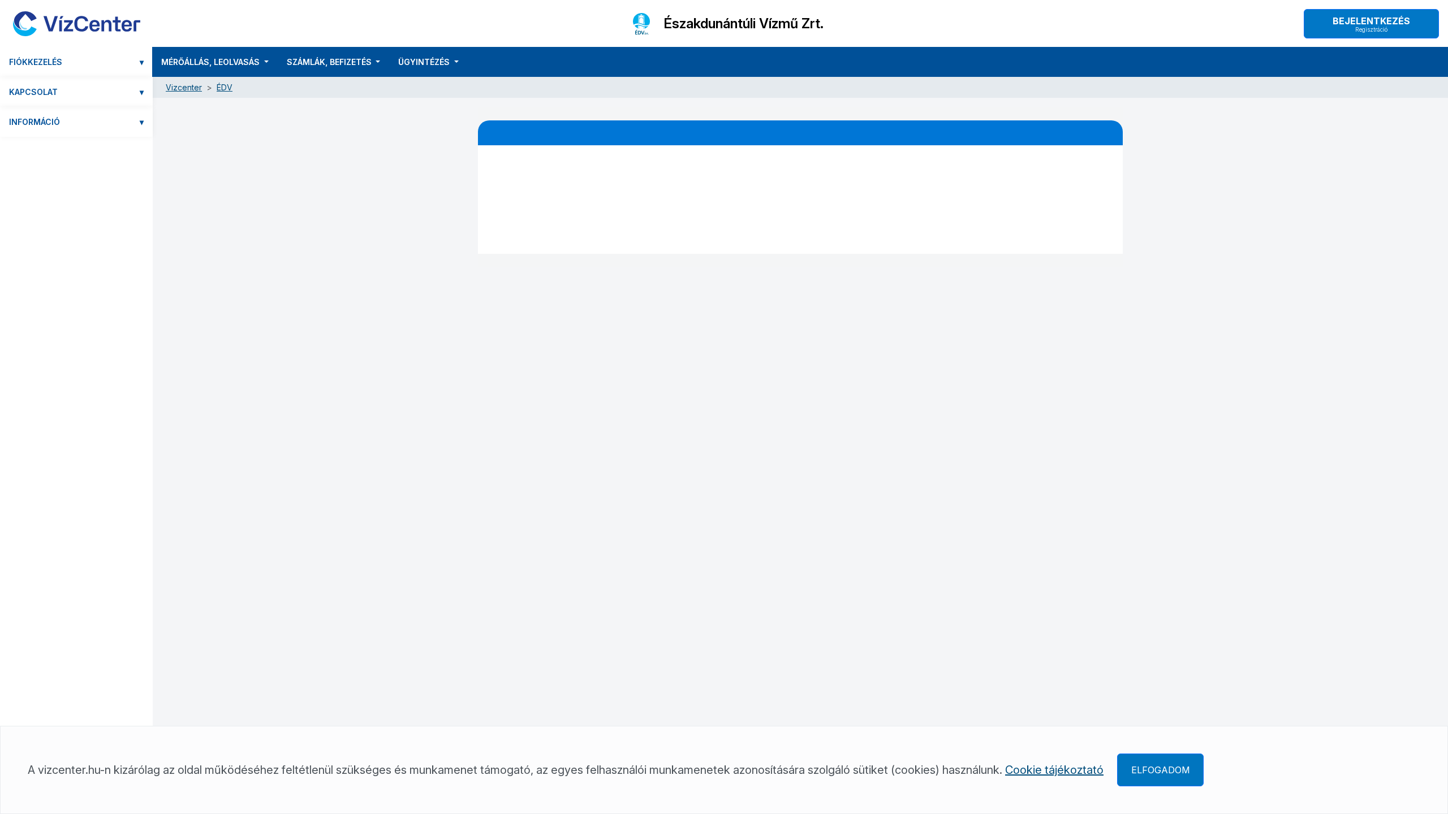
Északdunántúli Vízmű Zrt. (743, 24)
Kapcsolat (76, 92)
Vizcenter (184, 87)
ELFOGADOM (1160, 770)
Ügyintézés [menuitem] (425, 62)
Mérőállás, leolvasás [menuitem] (211, 62)
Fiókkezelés (76, 62)
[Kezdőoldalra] (76, 23)
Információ (76, 122)
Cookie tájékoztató (1054, 770)
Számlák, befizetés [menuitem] (330, 62)
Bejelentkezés (1371, 24)
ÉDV (224, 87)
